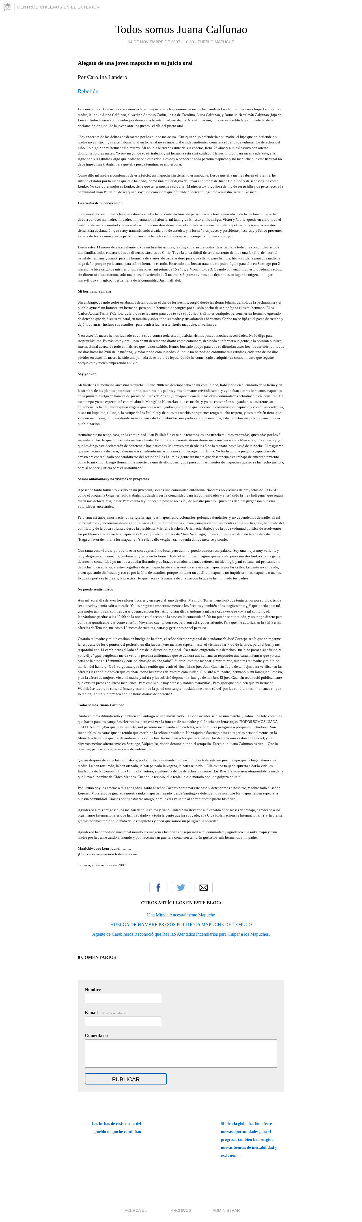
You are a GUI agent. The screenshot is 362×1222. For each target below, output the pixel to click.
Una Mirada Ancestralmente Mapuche (181, 914)
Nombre (93, 989)
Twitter (181, 887)
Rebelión (88, 91)
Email (204, 887)
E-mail (106, 1012)
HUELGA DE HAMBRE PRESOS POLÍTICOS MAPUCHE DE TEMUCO (181, 924)
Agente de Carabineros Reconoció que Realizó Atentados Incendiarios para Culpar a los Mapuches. (181, 934)
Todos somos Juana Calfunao (181, 29)
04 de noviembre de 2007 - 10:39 (161, 42)
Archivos (181, 1210)
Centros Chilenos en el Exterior (58, 7)
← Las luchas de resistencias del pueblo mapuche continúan (114, 1128)
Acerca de (136, 1210)
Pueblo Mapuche (216, 42)
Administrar (226, 1210)
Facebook (158, 887)
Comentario (96, 1035)
